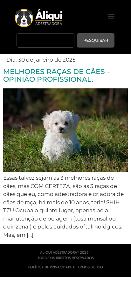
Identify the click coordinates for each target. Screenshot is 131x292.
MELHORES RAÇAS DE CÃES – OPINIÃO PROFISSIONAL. (56, 75)
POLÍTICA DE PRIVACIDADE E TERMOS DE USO (65, 267)
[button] (111, 16)
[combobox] (45, 40)
